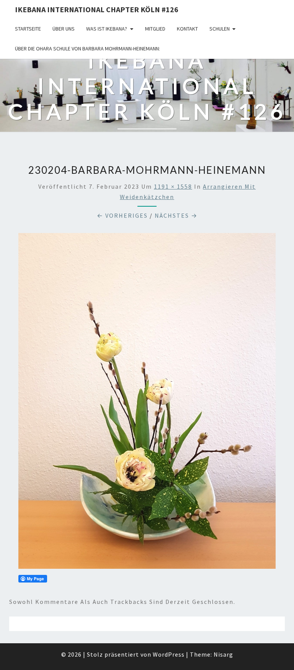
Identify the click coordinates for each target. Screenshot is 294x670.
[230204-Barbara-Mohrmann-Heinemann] (147, 403)
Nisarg (223, 654)
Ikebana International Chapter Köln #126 (96, 9)
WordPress (169, 654)
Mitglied (155, 28)
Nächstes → (176, 215)
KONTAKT (187, 28)
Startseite (28, 28)
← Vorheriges (122, 215)
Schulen (219, 28)
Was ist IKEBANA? (106, 28)
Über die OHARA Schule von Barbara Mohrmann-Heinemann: (87, 48)
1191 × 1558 (173, 186)
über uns (63, 28)
